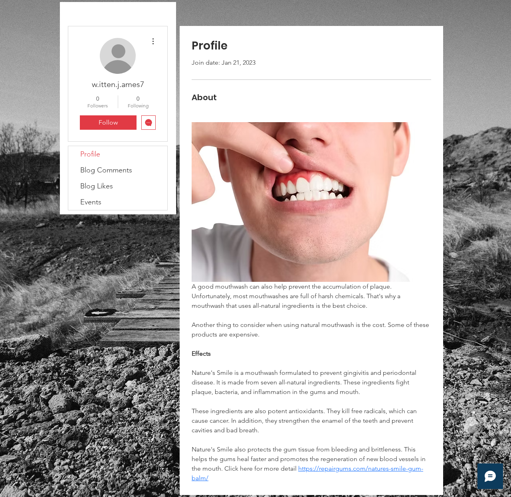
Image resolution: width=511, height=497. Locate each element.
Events (90, 202)
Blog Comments (106, 170)
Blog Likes (96, 186)
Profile (90, 154)
